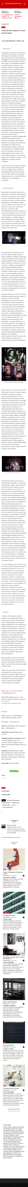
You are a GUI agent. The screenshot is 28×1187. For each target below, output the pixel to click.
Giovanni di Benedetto (13, 800)
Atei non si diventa (8, 1045)
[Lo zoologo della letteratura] (14, 1076)
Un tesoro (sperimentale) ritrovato (18, 16)
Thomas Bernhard (7, 807)
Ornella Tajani (6, 805)
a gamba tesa (6, 912)
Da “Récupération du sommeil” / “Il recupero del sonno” (7, 16)
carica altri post (13, 1109)
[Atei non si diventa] (14, 1032)
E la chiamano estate (9, 915)
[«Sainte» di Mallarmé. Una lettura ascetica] (14, 859)
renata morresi (6, 960)
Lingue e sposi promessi (10, 1002)
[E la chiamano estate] (14, 903)
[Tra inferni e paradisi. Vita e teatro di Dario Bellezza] (14, 944)
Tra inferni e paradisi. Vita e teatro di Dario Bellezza (13, 958)
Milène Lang (15, 802)
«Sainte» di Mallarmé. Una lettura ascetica (13, 873)
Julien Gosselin (6, 802)
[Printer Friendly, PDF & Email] (14, 772)
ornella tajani (5, 791)
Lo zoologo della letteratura (11, 1088)
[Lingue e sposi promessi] (14, 989)
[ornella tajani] (7, 1119)
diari (3, 27)
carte (4, 954)
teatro (14, 805)
